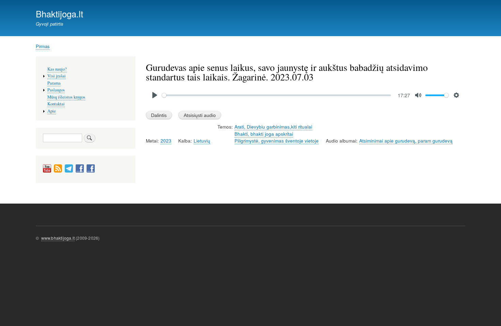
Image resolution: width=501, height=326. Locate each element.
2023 (166, 140)
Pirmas (43, 46)
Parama (54, 83)
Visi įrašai (56, 76)
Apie (51, 111)
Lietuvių (202, 140)
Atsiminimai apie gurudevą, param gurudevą (406, 140)
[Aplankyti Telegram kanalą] (69, 171)
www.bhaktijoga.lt (58, 238)
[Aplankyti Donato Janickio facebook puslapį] (80, 171)
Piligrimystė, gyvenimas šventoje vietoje (276, 140)
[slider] (276, 95)
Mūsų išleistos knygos (66, 97)
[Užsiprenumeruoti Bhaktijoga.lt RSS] (58, 171)
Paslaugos (56, 90)
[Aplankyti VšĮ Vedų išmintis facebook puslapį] (91, 171)
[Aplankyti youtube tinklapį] (47, 171)
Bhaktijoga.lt (59, 14)
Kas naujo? (57, 69)
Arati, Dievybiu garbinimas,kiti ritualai (273, 126)
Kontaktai (56, 104)
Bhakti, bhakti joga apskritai (263, 134)
